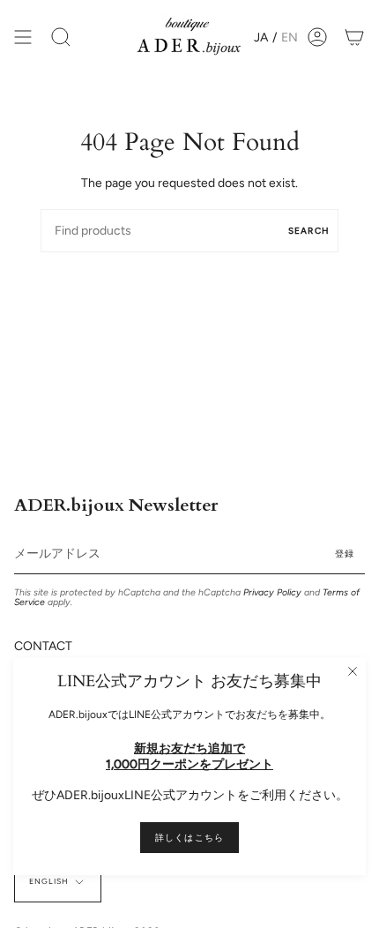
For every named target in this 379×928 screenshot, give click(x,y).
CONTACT (43, 646)
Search (309, 230)
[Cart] (354, 37)
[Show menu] (23, 37)
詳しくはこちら (189, 837)
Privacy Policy (272, 592)
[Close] (352, 671)
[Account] (317, 37)
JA (261, 37)
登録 (344, 553)
